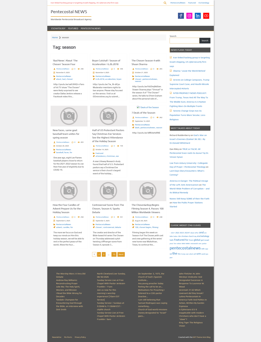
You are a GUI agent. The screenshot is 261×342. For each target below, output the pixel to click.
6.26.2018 (100, 79)
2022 (177, 233)
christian (184, 236)
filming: (155, 227)
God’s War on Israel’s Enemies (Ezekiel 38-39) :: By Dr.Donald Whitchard (188, 139)
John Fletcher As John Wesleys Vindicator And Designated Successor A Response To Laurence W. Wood (191, 280)
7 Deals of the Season (143, 112)
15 (114, 254)
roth (202, 249)
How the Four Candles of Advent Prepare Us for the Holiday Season (67, 208)
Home (55, 37)
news (187, 243)
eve (117, 156)
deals (137, 127)
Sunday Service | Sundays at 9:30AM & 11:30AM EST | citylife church (110, 306)
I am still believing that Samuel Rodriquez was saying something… (152, 303)
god (202, 240)
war (187, 254)
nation (179, 243)
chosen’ (69, 79)
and (201, 232)
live (175, 243)
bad (64, 79)
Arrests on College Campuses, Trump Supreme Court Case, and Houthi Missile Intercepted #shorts (189, 84)
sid (171, 254)
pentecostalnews (149, 79)
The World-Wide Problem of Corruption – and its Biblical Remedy (189, 188)
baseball (59, 152)
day (195, 236)
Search (173, 36)
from (191, 240)
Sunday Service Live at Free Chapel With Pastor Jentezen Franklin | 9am (111, 316)
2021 (173, 233)
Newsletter (56, 337)
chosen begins (145, 227)
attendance (100, 156)
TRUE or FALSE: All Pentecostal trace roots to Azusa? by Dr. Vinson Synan (189, 153)
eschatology (203, 236)
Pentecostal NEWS (69, 11)
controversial (108, 227)
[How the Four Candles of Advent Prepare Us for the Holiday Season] (69, 191)
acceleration (110, 79)
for (71, 152)
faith (171, 240)
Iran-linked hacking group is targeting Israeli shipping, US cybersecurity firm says (84, 3)
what (191, 254)
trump (183, 254)
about (58, 79)
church (191, 236)
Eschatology (204, 3)
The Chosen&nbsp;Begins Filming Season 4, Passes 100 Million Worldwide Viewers (148, 208)
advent (59, 227)
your (171, 257)
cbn (179, 236)
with (198, 253)
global (197, 239)
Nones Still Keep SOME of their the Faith (189, 198)
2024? (187, 233)
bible (171, 236)
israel (206, 240)
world (203, 254)
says (206, 249)
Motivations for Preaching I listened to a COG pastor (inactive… (151, 293)
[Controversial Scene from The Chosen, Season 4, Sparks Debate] (108, 191)
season (138, 81)
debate (118, 227)
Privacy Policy (80, 337)
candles (66, 227)
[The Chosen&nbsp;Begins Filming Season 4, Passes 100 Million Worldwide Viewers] (148, 191)
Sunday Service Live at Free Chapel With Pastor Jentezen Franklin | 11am (111, 283)
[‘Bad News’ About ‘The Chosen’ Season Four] (69, 55)
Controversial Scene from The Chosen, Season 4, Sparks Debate (108, 208)
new (183, 243)
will (194, 254)
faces (66, 152)
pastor (204, 243)
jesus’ (171, 243)
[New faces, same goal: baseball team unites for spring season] (69, 116)
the (174, 253)
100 (136, 227)
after (197, 233)
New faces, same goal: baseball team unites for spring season (66, 134)
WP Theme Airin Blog (201, 337)
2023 (182, 233)
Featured (192, 3)
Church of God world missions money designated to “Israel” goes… (152, 312)
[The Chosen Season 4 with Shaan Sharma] (148, 55)
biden (175, 236)
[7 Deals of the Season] (148, 107)
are (205, 233)
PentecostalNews (177, 3)
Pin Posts (68, 337)
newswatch (194, 243)
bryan (119, 79)
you (207, 254)
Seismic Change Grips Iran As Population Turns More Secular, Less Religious (187, 115)
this (179, 254)
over (200, 243)
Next (121, 254)
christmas (110, 156)
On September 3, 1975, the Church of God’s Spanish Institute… (151, 276)
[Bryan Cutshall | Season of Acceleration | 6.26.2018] (108, 55)
